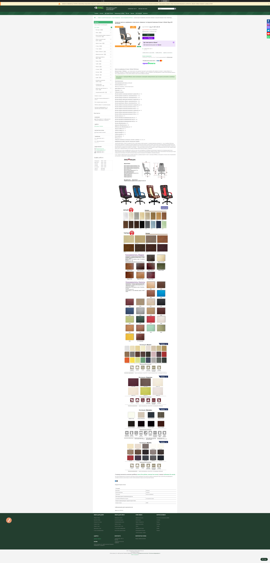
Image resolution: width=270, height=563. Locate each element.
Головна (96, 13)
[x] (117, 481)
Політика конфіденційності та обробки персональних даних (101, 108)
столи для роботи (142, 474)
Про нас (127, 13)
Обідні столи (96, 526)
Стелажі (97, 69)
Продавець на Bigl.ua (135, 552)
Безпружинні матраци (140, 530)
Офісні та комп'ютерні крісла (104, 17)
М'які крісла (138, 519)
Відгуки (132, 13)
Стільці (97, 46)
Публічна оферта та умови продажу (102, 104)
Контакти (145, 13)
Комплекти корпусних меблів (100, 81)
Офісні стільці (99, 43)
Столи (97, 48)
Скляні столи (96, 524)
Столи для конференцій (120, 528)
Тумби (97, 63)
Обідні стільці (97, 517)
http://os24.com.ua (100, 148)
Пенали (97, 66)
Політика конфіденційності (154, 553)
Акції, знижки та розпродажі (101, 24)
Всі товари (97, 27)
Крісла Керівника (116, 17)
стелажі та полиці (153, 474)
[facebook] (115, 481)
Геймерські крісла (118, 517)
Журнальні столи (97, 528)
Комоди (97, 72)
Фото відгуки (139, 13)
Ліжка (97, 32)
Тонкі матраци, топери (141, 532)
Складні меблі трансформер (99, 85)
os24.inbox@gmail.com (101, 149)
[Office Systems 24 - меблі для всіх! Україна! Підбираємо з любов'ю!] (99, 8)
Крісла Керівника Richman (127, 17)
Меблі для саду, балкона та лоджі (102, 89)
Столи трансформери (98, 530)
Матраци (98, 29)
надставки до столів (169, 474)
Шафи (97, 77)
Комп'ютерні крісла (119, 519)
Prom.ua (142, 550)
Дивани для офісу (139, 524)
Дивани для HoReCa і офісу (100, 58)
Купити (148, 34)
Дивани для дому (99, 54)
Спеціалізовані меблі (100, 92)
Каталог (101, 13)
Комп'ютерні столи (119, 526)
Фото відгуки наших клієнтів (101, 102)
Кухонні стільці (97, 519)
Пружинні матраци (140, 528)
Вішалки (97, 74)
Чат (265, 559)
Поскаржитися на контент (143, 553)
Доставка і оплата (109, 13)
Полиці (97, 61)
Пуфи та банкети (99, 51)
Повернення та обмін (119, 13)
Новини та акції (98, 95)
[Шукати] (175, 9)
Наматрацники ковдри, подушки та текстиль (103, 36)
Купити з (146, 38)
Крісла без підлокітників (120, 530)
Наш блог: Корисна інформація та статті (102, 99)
